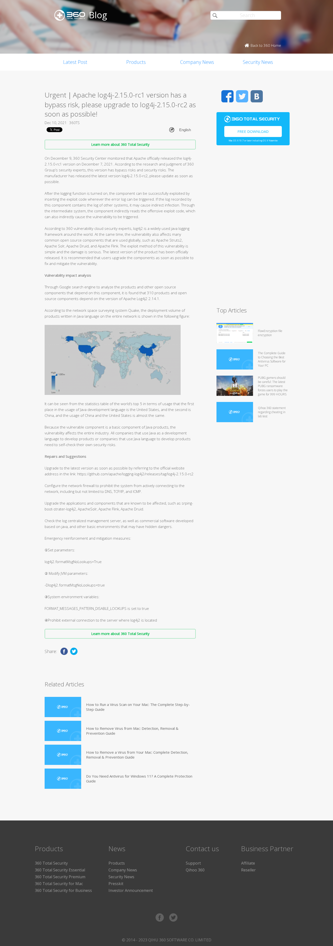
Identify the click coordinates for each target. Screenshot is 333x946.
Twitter (242, 96)
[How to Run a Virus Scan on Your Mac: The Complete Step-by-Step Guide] (63, 707)
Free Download (253, 131)
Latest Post (75, 62)
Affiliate (248, 863)
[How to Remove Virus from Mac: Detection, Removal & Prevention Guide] (63, 731)
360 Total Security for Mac (59, 883)
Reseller (248, 870)
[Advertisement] (253, 228)
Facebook (227, 96)
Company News (197, 62)
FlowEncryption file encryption (270, 333)
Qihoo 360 (195, 870)
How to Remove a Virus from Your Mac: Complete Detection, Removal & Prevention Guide (137, 755)
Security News (258, 62)
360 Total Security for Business (63, 890)
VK (257, 96)
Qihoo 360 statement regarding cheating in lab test (272, 412)
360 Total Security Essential (60, 870)
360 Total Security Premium (60, 876)
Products (136, 62)
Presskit (115, 883)
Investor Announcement (130, 890)
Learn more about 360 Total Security (120, 144)
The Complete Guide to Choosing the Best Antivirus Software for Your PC (272, 359)
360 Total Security (51, 863)
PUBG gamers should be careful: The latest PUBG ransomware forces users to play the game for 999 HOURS (273, 386)
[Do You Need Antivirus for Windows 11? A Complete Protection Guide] (63, 779)
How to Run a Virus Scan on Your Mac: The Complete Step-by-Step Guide (138, 707)
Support (193, 863)
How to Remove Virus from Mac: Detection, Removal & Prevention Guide (132, 731)
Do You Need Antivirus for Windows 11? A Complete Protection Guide (139, 778)
